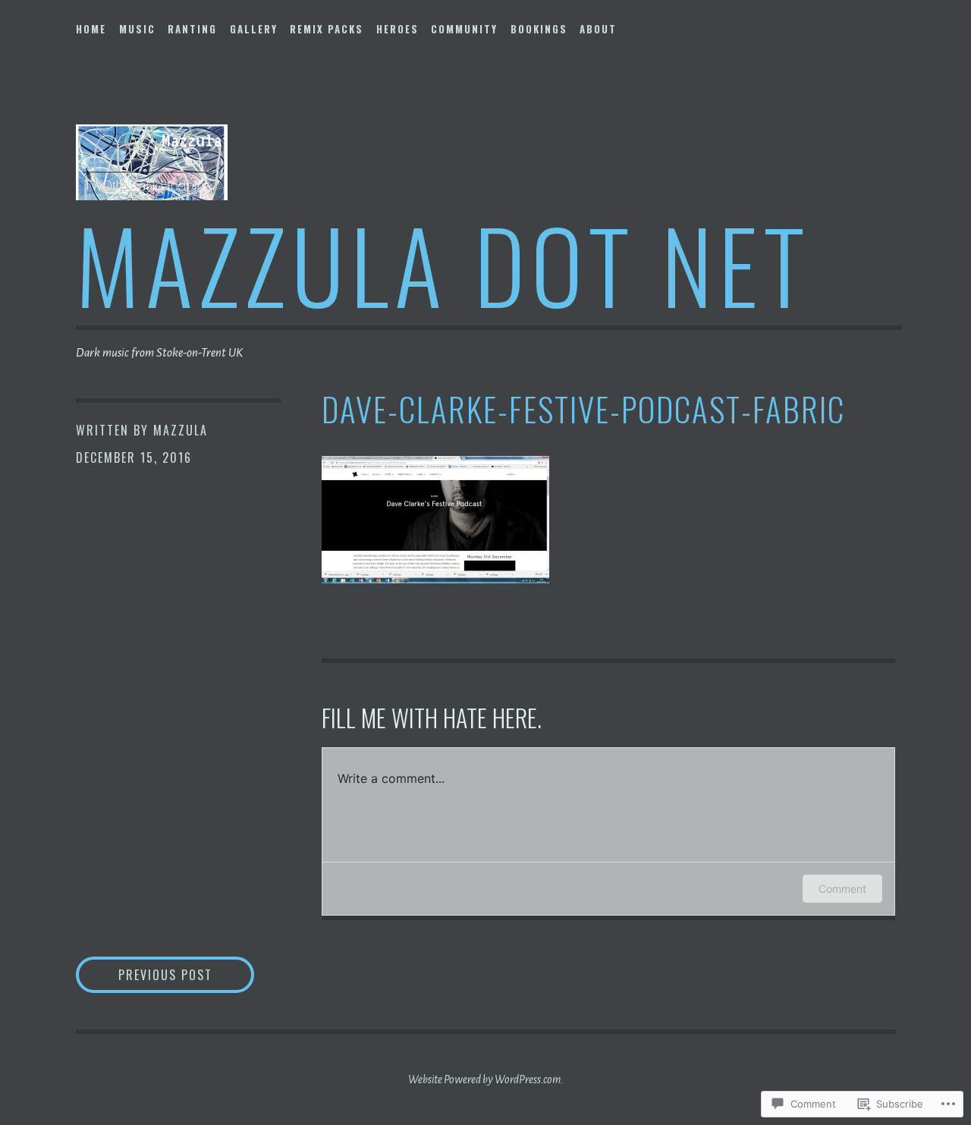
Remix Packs (326, 28)
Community (464, 28)
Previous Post (144, 974)
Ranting (192, 28)
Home (91, 28)
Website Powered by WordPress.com (484, 1079)
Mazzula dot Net (443, 263)
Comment (842, 888)
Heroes (397, 28)
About (598, 28)
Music (137, 28)
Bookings (539, 28)
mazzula (180, 430)
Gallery (254, 28)
